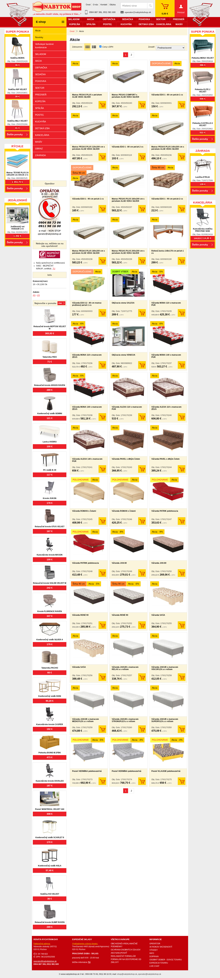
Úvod (72, 31)
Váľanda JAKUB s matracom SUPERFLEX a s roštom (164, 720)
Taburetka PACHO (49, 668)
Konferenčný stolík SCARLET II (49, 837)
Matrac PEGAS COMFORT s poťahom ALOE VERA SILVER (125, 96)
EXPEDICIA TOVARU (158, 963)
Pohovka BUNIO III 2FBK (49, 753)
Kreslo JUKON (49, 498)
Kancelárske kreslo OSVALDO (50, 781)
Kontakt (103, 5)
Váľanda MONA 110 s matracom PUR (166, 304)
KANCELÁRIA (42, 135)
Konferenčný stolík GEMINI (49, 413)
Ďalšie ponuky (15, 134)
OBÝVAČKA (41, 67)
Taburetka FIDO (50, 357)
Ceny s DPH (107, 47)
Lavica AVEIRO (50, 442)
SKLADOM (40, 54)
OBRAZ (39, 148)
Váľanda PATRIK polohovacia (164, 511)
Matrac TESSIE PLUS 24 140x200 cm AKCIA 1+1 (17, 174)
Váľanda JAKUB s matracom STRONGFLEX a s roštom (125, 720)
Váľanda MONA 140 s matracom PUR (166, 356)
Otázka (113, 5)
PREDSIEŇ (40, 94)
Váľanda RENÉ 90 (80, 615)
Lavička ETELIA (202, 177)
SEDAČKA (40, 74)
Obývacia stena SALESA (123, 303)
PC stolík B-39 (49, 470)
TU (54, 269)
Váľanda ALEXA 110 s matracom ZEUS (166, 408)
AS (34, 295)
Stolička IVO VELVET (49, 894)
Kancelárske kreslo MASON (49, 555)
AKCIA (38, 61)
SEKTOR (39, 88)
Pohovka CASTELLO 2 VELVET (202, 124)
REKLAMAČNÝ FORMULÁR (123, 956)
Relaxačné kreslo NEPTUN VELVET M (49, 327)
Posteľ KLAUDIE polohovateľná (165, 771)
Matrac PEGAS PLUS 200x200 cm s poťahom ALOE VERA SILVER (128, 252)
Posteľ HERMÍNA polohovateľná (87, 771)
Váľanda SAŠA (158, 615)
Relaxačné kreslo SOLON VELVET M (49, 583)
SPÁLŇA (39, 108)
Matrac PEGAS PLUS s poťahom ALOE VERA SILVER (87, 96)
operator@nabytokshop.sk (138, 12)
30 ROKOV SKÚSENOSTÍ (160, 947)
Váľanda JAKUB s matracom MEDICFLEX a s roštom (85, 720)
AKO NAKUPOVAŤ (119, 953)
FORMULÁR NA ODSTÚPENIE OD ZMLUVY (126, 960)
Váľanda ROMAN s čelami (84, 511)
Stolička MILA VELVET (17, 121)
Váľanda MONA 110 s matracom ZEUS (87, 356)
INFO (151, 953)
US (38, 295)
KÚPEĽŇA (40, 101)
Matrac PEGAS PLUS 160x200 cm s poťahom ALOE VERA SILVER (128, 200)
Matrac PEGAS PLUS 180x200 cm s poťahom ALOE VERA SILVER (88, 252)
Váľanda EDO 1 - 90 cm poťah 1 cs (88, 199)
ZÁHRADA (40, 155)
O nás (95, 5)
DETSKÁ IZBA (42, 128)
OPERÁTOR (154, 944)
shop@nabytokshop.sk (127, 974)
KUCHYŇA (40, 121)
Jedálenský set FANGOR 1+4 (17, 227)
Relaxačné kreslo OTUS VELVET (49, 526)
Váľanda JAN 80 (119, 563)
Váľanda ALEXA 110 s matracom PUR (127, 408)
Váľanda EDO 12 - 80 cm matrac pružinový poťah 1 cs (87, 304)
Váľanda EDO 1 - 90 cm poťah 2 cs (167, 199)
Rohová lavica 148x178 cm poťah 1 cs (167, 252)
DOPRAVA (154, 956)
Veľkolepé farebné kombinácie (44, 46)
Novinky (39, 37)
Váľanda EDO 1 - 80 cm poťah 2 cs (127, 147)
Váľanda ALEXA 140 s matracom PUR (87, 460)
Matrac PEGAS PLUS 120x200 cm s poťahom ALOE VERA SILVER (88, 148)
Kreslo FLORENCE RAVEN (49, 611)
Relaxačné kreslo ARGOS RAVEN (49, 385)
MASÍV (38, 142)
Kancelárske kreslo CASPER (49, 724)
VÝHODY (153, 950)
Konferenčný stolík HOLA (49, 866)
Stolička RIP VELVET (17, 89)
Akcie (38, 30)
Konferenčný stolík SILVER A (49, 640)
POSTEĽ (39, 115)
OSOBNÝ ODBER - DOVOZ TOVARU (165, 960)
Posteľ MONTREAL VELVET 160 (49, 809)
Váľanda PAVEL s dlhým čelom (126, 459)
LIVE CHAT (154, 966)
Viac (60, 303)
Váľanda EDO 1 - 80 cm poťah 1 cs (167, 95)
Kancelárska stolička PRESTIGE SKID (202, 230)
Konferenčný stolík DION (49, 696)
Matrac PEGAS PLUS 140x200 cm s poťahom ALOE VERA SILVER (167, 148)
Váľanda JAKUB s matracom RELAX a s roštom (125, 668)
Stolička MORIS (17, 58)
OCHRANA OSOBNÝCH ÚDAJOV (125, 950)
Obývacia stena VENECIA (123, 355)
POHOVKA (40, 81)
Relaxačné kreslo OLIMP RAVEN (50, 922)
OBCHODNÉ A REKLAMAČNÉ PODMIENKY (124, 945)
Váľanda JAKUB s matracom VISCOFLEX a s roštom (164, 668)
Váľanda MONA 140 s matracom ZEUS (87, 408)
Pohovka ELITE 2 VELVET (202, 90)
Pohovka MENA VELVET (203, 58)
